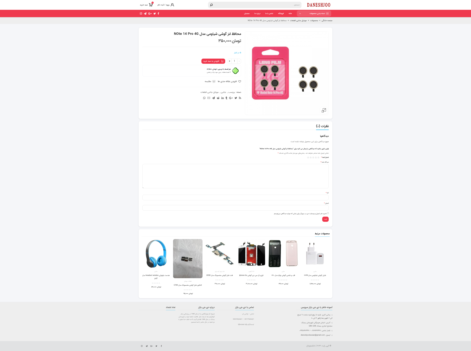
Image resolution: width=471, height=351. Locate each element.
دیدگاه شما (325, 162)
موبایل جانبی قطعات (298, 20)
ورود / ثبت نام (163, 4)
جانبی (223, 92)
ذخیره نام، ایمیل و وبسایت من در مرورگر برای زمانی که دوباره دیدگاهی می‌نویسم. (300, 213)
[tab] (322, 127)
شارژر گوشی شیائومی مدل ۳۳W (315, 275)
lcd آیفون (251, 272)
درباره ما (257, 13)
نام (327, 193)
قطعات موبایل (187, 281)
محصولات (314, 20)
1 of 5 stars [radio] (318, 157)
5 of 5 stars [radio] (308, 157)
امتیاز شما (325, 157)
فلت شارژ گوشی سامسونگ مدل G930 (219, 275)
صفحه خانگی (327, 20)
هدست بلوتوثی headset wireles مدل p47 (156, 277)
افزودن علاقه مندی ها (227, 81)
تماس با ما (269, 13)
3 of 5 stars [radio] (313, 157)
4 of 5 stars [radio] (310, 157)
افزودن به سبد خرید (211, 61)
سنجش (246, 13)
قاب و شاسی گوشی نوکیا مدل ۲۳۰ (283, 275)
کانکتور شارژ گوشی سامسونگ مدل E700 (188, 285)
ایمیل (326, 203)
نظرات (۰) (322, 126)
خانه (290, 13)
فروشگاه (281, 13)
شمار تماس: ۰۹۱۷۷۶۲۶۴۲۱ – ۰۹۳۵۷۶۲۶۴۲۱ (315, 330)
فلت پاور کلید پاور (219, 272)
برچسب (231, 92)
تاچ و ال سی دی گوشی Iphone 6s (251, 275)
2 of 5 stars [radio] (316, 157)
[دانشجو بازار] (319, 4)
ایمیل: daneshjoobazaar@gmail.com (315, 335)
